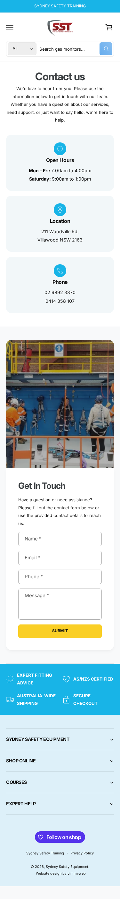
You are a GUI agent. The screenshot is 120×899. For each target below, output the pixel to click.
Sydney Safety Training (45, 853)
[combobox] (76, 49)
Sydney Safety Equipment (67, 866)
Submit (60, 630)
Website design (48, 873)
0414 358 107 (59, 301)
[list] (60, 224)
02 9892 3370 (60, 292)
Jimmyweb (77, 873)
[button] (10, 27)
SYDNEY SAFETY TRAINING (59, 6)
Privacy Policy (82, 853)
